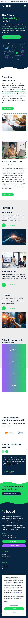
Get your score (23, 1)
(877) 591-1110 (8, 535)
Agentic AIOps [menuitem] (5, 567)
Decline (14, 612)
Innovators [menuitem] (4, 554)
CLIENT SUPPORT (15, 545)
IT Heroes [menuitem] (4, 558)
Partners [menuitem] (4, 569)
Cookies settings (14, 605)
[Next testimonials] (6, 451)
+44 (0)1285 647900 (10, 537)
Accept (14, 608)
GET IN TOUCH (15, 541)
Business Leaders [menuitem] (6, 556)
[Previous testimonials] (3, 451)
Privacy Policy (18, 592)
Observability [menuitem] (5, 565)
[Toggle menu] (25, 6)
